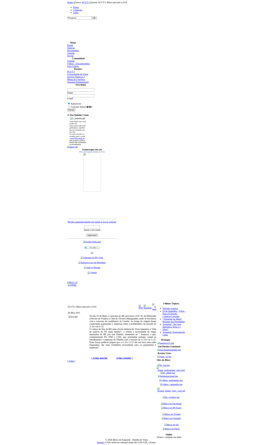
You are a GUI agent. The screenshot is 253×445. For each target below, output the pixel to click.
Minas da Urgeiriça (76, 79)
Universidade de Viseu (77, 74)
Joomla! (100, 442)
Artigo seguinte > (124, 358)
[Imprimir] (148, 306)
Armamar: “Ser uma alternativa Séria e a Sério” (172, 327)
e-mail (70, 98)
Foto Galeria (73, 66)
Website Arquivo (170, 308)
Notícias (71, 48)
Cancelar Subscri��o (81, 107)
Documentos (73, 50)
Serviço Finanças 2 (76, 77)
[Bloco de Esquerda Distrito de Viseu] (92, 172)
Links (75, 12)
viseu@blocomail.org (77, 138)
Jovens (70, 56)
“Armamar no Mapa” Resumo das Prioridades (174, 320)
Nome (70, 93)
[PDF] (141, 306)
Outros (93, 272)
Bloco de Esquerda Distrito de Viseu (92, 152)
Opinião (71, 61)
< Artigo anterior (99, 358)
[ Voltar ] (71, 361)
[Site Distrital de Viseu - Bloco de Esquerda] (92, 253)
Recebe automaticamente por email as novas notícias (92, 222)
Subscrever (76, 104)
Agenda (71, 53)
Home (70, 2)
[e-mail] (154, 306)
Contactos (77, 10)
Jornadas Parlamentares (78, 82)
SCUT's (85, 2)
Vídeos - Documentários (78, 63)
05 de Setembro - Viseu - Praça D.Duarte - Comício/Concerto (174, 314)
